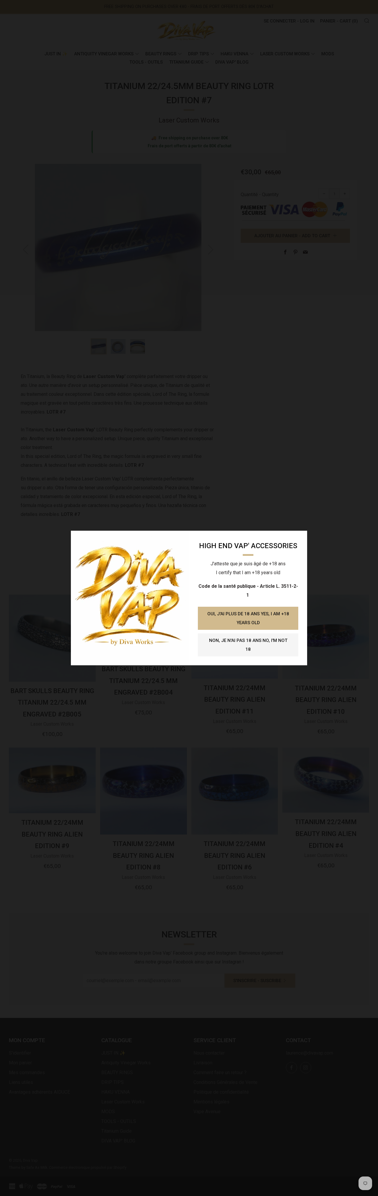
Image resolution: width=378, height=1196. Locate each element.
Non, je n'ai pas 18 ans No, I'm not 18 (248, 645)
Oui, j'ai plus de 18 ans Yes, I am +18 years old (248, 618)
